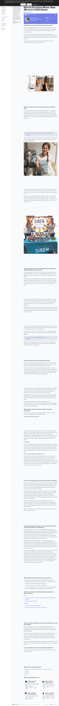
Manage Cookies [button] (37, 704)
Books (35, 14)
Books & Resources (16, 15)
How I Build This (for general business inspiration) (36, 607)
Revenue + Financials (16, 11)
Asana (30, 585)
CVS (51, 487)
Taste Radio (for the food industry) (32, 605)
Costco (37, 273)
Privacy (26, 704)
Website (26, 669)
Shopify (39, 587)
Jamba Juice (34, 488)
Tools (32, 14)
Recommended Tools (16, 13)
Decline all (29, 4)
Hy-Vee (28, 488)
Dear (55, 587)
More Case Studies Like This (17, 23)
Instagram (27, 673)
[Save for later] (39, 680)
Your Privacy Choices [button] (55, 704)
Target (47, 487)
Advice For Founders (16, 16)
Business (29, 14)
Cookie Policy (24, 2)
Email (26, 674)
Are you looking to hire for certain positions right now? (17, 19)
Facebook (27, 671)
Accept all (23, 4)
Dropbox (44, 583)
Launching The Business (17, 8)
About (26, 14)
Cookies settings (35, 4)
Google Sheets (44, 580)
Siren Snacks (50, 27)
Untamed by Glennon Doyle (31, 601)
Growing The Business (16, 9)
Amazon (30, 273)
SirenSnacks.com (28, 403)
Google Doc (35, 580)
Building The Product (16, 7)
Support (23, 704)
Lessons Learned (16, 12)
